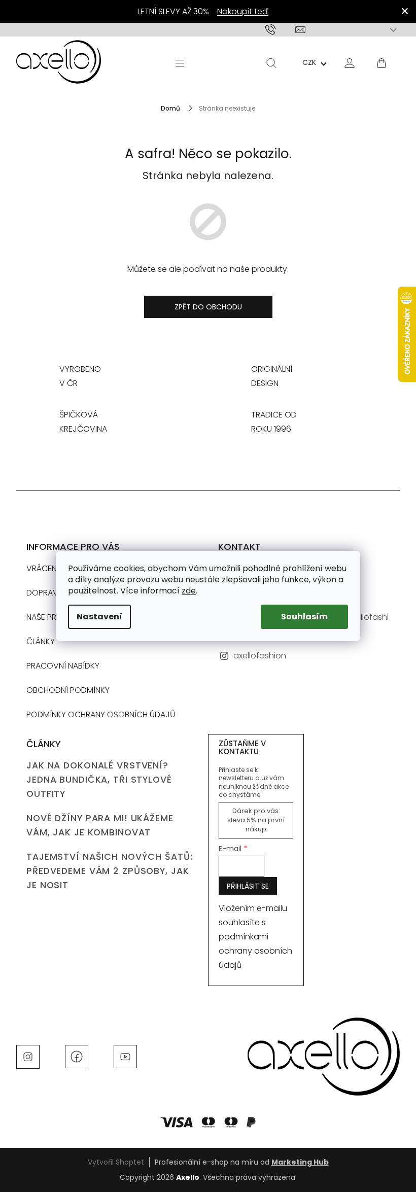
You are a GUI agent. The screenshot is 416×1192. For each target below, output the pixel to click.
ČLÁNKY (40, 641)
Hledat (271, 63)
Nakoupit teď (242, 11)
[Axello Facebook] (77, 1056)
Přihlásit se (248, 886)
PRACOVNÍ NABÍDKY (62, 666)
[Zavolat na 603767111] (280, 29)
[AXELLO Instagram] (28, 1056)
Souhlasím (304, 616)
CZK (309, 62)
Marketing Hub (300, 1162)
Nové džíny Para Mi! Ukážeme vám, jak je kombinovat (100, 825)
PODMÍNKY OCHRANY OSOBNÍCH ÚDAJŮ (101, 714)
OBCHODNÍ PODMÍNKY (68, 690)
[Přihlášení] (349, 63)
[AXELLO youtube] (125, 1056)
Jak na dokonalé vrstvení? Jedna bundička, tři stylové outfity (99, 779)
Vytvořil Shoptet (116, 1162)
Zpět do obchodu (208, 307)
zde (189, 591)
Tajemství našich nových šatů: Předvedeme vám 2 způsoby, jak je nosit (109, 871)
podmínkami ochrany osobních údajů (255, 951)
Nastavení (99, 616)
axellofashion (259, 655)
